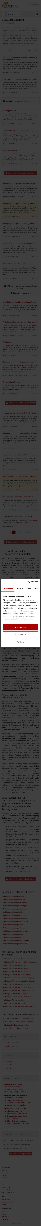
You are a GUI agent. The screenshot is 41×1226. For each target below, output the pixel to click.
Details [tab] (20, 588)
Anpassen (19, 634)
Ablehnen (20, 642)
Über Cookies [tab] (32, 588)
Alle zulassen (20, 627)
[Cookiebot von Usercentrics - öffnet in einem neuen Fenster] (28, 582)
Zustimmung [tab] (8, 588)
